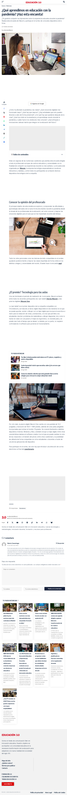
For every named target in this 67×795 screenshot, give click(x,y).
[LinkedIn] (37, 522)
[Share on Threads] (4, 133)
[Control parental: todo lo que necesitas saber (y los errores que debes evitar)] (15, 367)
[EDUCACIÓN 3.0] (33, 1)
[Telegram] (42, 522)
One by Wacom (52, 299)
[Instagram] (22, 522)
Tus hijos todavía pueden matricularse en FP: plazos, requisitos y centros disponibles (41, 358)
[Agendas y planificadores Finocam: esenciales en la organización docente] (57, 647)
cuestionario (29, 449)
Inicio (3, 6)
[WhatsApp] (47, 522)
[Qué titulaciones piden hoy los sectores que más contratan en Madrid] (10, 607)
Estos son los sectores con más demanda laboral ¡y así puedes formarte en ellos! (25, 618)
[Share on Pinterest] (4, 117)
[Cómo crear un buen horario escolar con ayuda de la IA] (41, 607)
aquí (60, 263)
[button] (3, 2)
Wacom (22, 168)
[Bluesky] (51, 522)
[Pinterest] (27, 522)
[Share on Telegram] (4, 129)
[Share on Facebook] (4, 108)
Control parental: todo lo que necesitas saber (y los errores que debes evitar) (40, 366)
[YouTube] (17, 522)
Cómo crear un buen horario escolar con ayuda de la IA (41, 616)
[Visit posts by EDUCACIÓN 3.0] (4, 517)
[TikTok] (32, 522)
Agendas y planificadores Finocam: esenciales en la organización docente (57, 658)
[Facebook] (7, 522)
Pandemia (22, 508)
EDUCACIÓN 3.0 (8, 30)
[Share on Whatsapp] (4, 121)
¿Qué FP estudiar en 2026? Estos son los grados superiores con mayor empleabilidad (9, 703)
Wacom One (25, 301)
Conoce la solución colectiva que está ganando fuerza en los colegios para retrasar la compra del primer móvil (39, 375)
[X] (12, 522)
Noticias (9, 6)
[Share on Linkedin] (4, 125)
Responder (60, 543)
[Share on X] (4, 113)
